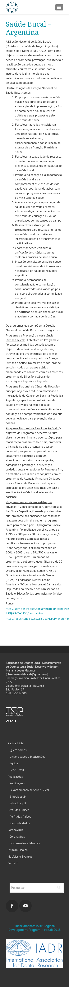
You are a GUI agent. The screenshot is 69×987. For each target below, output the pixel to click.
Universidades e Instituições (27, 756)
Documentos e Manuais (25, 843)
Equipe (14, 763)
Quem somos (18, 750)
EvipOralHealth (18, 850)
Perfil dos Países (18, 810)
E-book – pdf (18, 803)
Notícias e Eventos (20, 856)
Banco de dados (20, 823)
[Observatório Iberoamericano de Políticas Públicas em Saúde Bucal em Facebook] (12, 906)
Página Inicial (16, 743)
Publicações (15, 776)
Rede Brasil (17, 770)
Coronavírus (15, 830)
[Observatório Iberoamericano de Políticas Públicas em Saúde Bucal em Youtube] (25, 906)
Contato (13, 863)
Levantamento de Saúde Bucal (29, 790)
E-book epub (18, 796)
